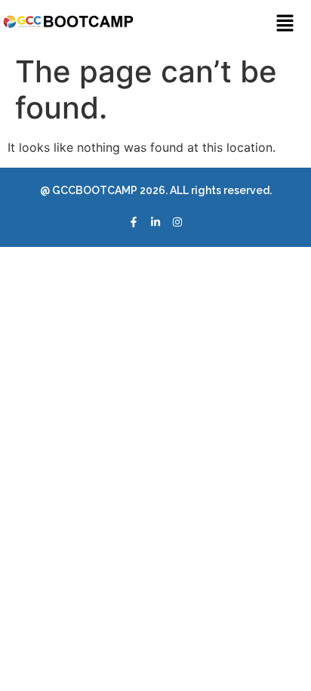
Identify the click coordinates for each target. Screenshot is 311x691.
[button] (284, 24)
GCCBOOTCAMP (93, 190)
